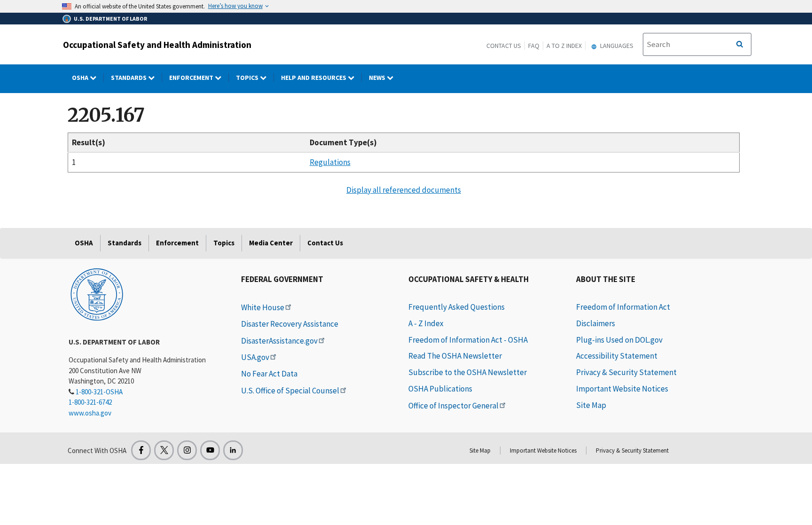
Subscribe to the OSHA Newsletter (467, 372)
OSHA (81, 77)
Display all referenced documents (403, 190)
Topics (248, 77)
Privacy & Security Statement (626, 372)
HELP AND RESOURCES (314, 77)
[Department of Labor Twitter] (164, 450)
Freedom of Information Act (623, 307)
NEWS (378, 77)
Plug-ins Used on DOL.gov (619, 340)
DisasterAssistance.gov (279, 341)
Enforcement (192, 77)
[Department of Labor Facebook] (141, 450)
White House (262, 307)
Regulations (330, 162)
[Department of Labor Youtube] (210, 450)
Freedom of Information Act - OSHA (468, 340)
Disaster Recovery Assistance (289, 324)
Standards (129, 77)
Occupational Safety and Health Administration (157, 44)
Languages (616, 45)
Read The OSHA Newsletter (455, 356)
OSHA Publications (440, 389)
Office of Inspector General (453, 405)
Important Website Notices (622, 389)
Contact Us (503, 45)
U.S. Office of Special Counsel (290, 390)
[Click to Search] (739, 44)
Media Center (271, 242)
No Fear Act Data (269, 373)
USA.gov (255, 357)
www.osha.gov (90, 412)
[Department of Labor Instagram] (187, 450)
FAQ (533, 45)
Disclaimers (595, 323)
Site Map (591, 405)
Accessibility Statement (616, 356)
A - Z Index (426, 323)
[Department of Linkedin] (233, 450)
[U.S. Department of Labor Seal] (97, 294)
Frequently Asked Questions (456, 307)
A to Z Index (564, 45)
